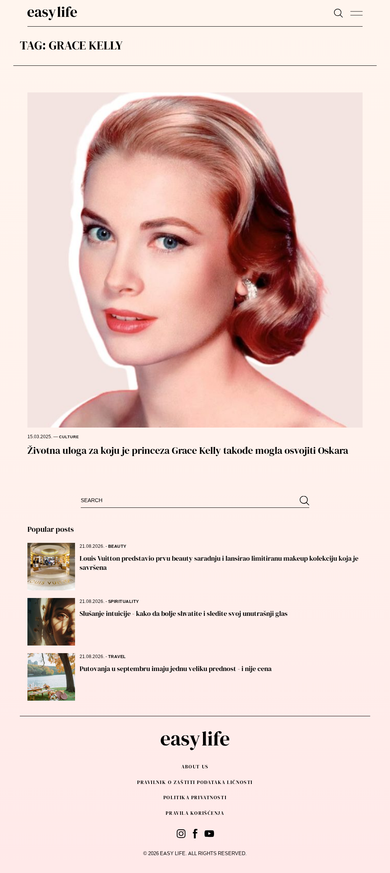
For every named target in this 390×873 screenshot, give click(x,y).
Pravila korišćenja (195, 813)
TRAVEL (117, 656)
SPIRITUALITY (123, 601)
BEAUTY (117, 546)
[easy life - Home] (52, 13)
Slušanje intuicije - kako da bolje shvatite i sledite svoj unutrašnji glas (184, 613)
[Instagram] (181, 833)
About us (194, 766)
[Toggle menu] (356, 13)
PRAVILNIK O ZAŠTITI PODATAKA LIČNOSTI (195, 782)
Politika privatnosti (195, 797)
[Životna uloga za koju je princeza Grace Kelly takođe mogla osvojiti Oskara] (195, 260)
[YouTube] (209, 833)
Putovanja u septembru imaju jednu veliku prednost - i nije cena (176, 668)
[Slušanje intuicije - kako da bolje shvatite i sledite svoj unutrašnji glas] (51, 622)
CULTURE (69, 437)
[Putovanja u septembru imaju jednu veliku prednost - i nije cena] (51, 677)
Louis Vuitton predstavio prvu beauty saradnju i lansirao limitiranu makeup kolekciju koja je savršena (219, 562)
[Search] (338, 13)
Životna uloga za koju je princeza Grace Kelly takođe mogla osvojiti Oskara (187, 450)
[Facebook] (195, 833)
